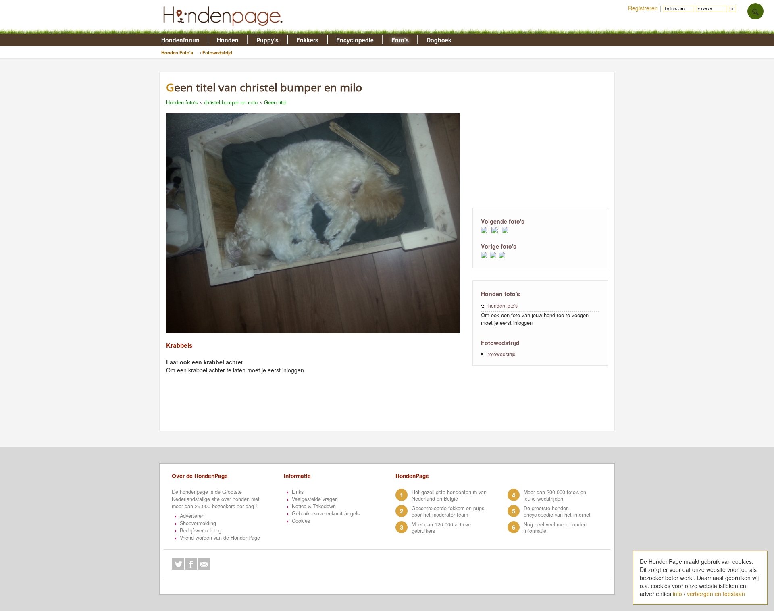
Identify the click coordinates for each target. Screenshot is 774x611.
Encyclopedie (355, 40)
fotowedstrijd (502, 354)
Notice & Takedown (314, 506)
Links (298, 491)
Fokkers (307, 40)
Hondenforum (180, 40)
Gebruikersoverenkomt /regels (326, 513)
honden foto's (503, 305)
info (677, 594)
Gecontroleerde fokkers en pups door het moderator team (448, 511)
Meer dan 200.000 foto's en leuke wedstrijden (555, 495)
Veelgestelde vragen (315, 499)
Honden (228, 40)
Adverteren (192, 516)
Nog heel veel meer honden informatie (555, 527)
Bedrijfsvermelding (200, 530)
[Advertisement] (540, 139)
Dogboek (439, 40)
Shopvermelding (198, 523)
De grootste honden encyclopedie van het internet (557, 511)
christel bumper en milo (231, 102)
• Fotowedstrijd (216, 52)
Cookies (301, 520)
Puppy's (267, 40)
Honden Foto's (177, 52)
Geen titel (275, 102)
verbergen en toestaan (716, 594)
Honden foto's (182, 102)
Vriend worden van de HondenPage (220, 537)
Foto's (400, 40)
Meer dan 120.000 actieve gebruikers (441, 527)
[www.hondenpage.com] (224, 30)
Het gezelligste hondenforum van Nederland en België (449, 495)
